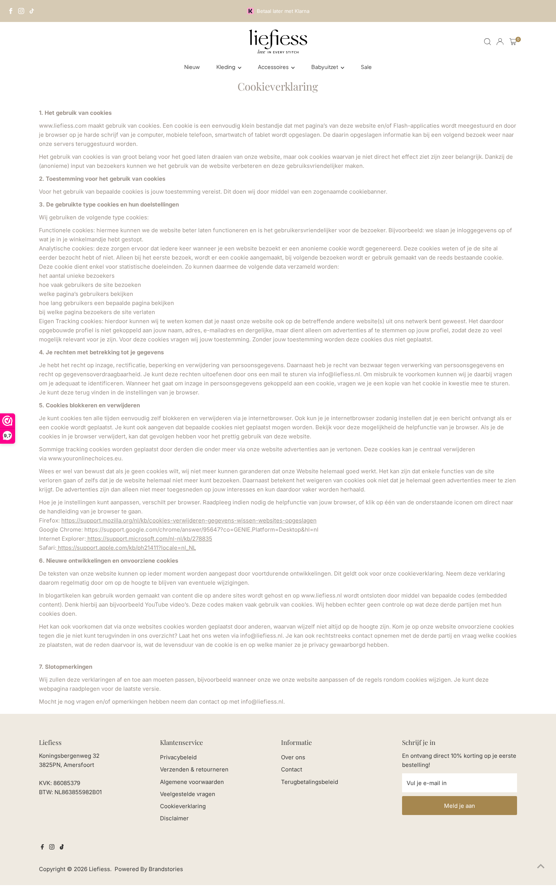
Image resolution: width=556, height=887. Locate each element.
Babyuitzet (325, 66)
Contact (291, 769)
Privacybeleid (178, 757)
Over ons (293, 757)
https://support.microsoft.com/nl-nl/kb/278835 (149, 538)
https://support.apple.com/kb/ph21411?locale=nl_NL (126, 547)
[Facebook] (11, 11)
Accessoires (273, 66)
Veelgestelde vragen (187, 794)
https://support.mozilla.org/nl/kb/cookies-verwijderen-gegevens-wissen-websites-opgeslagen (189, 520)
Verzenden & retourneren (194, 769)
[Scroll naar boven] (540, 866)
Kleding (226, 66)
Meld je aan (459, 805)
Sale (366, 66)
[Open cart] (513, 41)
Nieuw (192, 66)
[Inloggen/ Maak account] (500, 41)
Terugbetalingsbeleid (309, 781)
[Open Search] (487, 41)
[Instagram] (21, 11)
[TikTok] (32, 11)
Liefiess (99, 869)
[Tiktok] (62, 848)
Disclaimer (174, 818)
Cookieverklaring (183, 806)
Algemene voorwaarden (192, 781)
